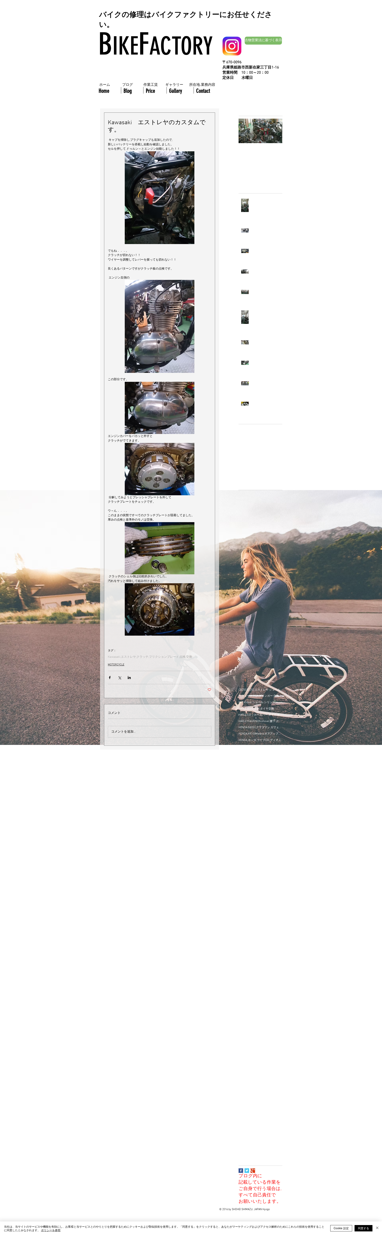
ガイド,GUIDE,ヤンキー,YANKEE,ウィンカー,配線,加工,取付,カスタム (260, 903)
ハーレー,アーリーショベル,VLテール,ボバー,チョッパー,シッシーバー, (260, 935)
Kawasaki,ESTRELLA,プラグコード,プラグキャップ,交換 (260, 752)
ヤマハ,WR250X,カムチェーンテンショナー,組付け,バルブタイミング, (260, 1080)
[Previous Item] (245, 131)
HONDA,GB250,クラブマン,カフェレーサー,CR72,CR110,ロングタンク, (260, 727)
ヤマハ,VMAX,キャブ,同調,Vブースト (260, 1061)
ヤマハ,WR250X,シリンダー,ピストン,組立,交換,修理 (260, 1092)
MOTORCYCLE (116, 664)
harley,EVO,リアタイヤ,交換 (256, 822)
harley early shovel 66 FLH (254, 803)
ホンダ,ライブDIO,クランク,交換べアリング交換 (260, 1048)
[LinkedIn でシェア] (129, 677)
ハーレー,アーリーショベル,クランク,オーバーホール (260, 941)
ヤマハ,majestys (248, 1130)
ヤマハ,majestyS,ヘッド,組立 (256, 1124)
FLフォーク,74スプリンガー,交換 (259, 696)
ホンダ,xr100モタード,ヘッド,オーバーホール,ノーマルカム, (260, 1042)
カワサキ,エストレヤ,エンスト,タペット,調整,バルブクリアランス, (260, 884)
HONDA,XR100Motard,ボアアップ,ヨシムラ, (260, 734)
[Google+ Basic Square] (252, 1170)
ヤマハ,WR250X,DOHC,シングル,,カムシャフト (260, 1073)
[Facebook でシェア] (110, 677)
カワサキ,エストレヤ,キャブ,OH (258, 891)
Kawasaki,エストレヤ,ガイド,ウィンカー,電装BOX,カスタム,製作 (260, 759)
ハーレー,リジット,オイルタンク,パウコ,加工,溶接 (260, 1004)
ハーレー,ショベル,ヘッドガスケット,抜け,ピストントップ (260, 973)
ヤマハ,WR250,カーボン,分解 (256, 1067)
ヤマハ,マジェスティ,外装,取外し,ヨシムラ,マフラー (260, 1149)
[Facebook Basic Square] (241, 1170)
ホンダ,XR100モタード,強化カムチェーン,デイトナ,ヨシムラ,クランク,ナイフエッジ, (260, 1035)
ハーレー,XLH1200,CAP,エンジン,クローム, (260, 916)
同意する (363, 1228)
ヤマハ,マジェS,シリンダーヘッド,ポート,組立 (260, 1136)
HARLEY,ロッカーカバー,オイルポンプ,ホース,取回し (260, 715)
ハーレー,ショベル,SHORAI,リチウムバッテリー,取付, (260, 954)
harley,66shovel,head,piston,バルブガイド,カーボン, (260, 809)
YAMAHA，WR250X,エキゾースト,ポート (260, 796)
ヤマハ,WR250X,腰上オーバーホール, (260, 1117)
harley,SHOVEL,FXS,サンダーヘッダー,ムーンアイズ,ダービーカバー (260, 828)
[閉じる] (377, 1228)
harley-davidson (248, 853)
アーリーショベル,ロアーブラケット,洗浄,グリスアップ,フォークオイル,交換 (260, 872)
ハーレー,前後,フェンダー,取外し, (259, 1010)
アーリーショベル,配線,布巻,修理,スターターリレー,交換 (260, 878)
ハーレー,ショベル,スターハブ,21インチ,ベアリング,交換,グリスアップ (260, 966)
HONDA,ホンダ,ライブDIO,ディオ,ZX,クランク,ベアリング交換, (260, 740)
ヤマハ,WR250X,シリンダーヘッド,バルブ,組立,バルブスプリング (260, 1098)
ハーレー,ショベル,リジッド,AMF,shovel (260, 985)
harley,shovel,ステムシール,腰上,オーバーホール (260, 847)
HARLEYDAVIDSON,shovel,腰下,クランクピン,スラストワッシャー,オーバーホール (260, 721)
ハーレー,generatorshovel (254, 928)
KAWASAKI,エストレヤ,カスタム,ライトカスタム (260, 746)
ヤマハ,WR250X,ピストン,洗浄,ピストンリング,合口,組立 (260, 1105)
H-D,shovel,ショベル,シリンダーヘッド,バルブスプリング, (260, 702)
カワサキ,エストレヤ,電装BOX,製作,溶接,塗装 (260, 897)
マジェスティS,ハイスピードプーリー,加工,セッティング (260, 1054)
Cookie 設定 (341, 1228)
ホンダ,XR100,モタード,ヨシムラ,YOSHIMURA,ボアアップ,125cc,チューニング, (260, 1029)
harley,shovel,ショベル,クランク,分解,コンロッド (260, 840)
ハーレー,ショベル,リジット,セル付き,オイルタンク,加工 (260, 979)
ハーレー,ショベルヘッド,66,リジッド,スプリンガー (260, 991)
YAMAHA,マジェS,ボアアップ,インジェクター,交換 (260, 790)
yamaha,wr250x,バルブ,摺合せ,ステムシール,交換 (260, 859)
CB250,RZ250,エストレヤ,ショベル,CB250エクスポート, (260, 690)
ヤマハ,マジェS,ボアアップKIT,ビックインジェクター (260, 1142)
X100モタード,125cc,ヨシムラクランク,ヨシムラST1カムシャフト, (260, 771)
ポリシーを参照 (50, 1230)
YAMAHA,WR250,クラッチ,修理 (257, 778)
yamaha (265, 853)
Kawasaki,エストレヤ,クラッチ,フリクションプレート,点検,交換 (150, 657)
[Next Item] (276, 131)
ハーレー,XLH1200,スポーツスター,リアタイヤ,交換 (260, 922)
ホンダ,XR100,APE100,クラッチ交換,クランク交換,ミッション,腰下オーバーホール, (260, 1017)
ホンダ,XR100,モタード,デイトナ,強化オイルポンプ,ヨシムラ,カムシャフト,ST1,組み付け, (260, 1023)
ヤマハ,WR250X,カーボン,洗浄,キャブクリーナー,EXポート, (260, 1086)
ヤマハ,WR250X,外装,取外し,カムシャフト (260, 1111)
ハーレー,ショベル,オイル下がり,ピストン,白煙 (260, 960)
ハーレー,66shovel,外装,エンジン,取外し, (260, 910)
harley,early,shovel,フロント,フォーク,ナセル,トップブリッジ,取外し (260, 834)
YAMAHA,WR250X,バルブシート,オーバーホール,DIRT (260, 784)
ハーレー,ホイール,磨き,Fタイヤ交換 (260, 998)
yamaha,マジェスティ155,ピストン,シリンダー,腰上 (260, 866)
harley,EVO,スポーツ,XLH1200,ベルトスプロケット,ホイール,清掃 (260, 815)
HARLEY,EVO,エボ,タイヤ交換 (256, 708)
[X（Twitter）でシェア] (119, 677)
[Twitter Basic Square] (247, 1170)
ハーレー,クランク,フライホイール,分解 (260, 947)
